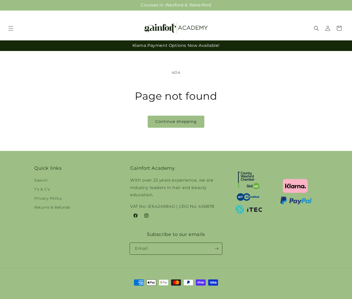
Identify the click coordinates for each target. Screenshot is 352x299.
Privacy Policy (48, 198)
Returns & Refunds (52, 207)
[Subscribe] (216, 249)
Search (41, 180)
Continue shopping (176, 121)
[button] (336, 5)
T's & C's (42, 189)
